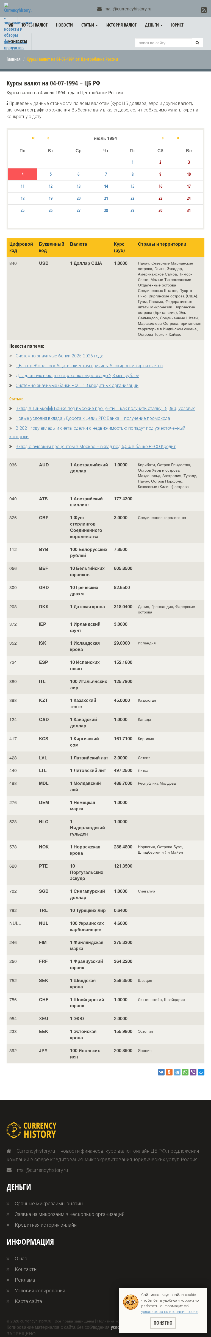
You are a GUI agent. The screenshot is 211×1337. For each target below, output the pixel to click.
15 (132, 186)
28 (106, 210)
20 (78, 198)
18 (22, 198)
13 (78, 186)
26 (50, 210)
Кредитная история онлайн (46, 1225)
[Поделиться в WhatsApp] (185, 1072)
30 (160, 210)
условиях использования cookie (169, 1311)
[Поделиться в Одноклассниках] (169, 1072)
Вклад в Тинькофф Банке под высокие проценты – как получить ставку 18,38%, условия (105, 408)
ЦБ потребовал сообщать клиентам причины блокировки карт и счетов (89, 365)
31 (189, 210)
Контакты (17, 42)
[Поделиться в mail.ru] (201, 1072)
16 (160, 186)
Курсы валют (35, 25)
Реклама (25, 1280)
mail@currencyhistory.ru (127, 9)
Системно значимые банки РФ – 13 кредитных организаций (77, 385)
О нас (21, 1258)
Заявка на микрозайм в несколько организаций (69, 1214)
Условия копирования (40, 1290)
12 (50, 186)
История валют (121, 25)
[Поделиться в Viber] (193, 1072)
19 (50, 198)
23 (160, 198)
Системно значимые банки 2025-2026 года (59, 355)
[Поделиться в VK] (161, 1072)
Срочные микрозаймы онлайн (49, 1203)
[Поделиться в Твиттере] (177, 1072)
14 (106, 186)
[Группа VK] (195, 10)
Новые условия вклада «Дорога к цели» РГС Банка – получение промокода (93, 418)
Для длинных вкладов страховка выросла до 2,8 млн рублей (77, 375)
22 (132, 198)
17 (189, 186)
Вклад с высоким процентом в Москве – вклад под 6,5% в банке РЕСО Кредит (96, 446)
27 (78, 210)
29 (132, 210)
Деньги (152, 25)
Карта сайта (28, 1301)
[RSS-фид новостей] (204, 9)
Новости (64, 25)
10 (189, 174)
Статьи (88, 25)
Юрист (177, 25)
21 (106, 198)
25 (22, 210)
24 (189, 198)
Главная (14, 59)
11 (22, 186)
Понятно (163, 1322)
